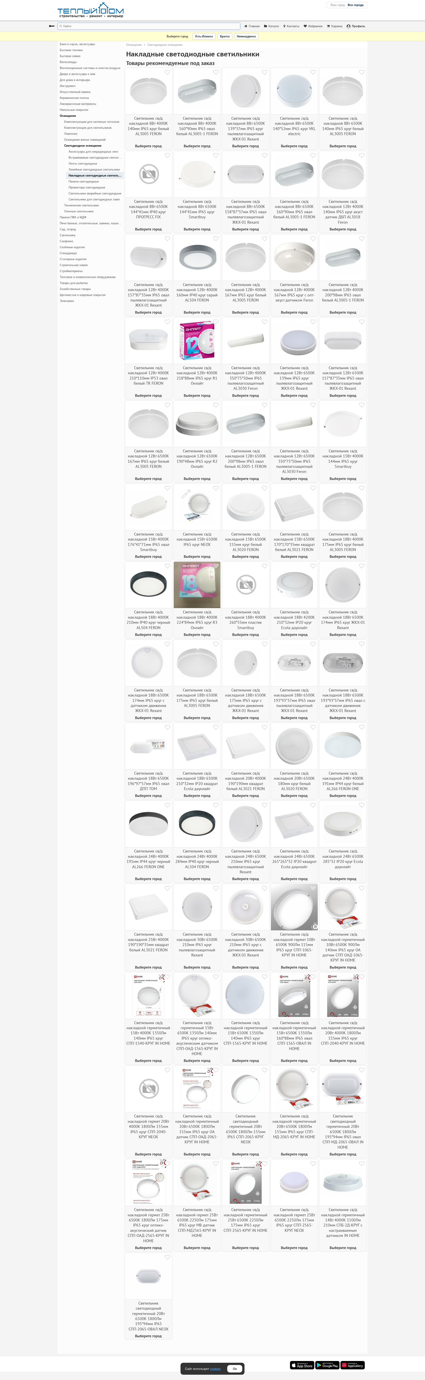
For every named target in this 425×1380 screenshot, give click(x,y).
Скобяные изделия (72, 247)
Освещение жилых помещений (85, 139)
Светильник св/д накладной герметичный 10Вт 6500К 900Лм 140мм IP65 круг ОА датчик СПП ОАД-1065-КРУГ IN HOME (343, 947)
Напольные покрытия (74, 109)
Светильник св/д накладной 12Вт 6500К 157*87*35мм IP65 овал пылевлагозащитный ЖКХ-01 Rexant (343, 378)
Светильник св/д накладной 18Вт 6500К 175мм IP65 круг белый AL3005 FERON (197, 697)
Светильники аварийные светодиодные (95, 193)
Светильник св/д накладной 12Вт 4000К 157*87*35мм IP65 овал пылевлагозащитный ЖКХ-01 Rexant (148, 295)
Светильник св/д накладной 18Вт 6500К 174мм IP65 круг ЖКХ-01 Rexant (343, 619)
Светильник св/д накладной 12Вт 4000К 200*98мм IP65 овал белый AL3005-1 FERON (343, 292)
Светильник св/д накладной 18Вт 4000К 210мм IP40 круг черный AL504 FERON (148, 619)
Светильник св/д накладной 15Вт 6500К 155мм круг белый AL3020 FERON (245, 542)
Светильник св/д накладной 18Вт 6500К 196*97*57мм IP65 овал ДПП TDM (148, 781)
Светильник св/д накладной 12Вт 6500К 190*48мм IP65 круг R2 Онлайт (197, 458)
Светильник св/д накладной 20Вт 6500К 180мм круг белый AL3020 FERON (294, 781)
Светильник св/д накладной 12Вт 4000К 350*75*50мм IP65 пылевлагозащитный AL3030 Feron (245, 378)
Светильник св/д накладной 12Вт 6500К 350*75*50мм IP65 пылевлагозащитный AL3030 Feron (294, 461)
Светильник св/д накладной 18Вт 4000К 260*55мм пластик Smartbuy (245, 619)
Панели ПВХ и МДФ (73, 217)
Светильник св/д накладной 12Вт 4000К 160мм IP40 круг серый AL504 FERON (197, 292)
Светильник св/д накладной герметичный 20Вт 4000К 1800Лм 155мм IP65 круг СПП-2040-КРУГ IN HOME (343, 1033)
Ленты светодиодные (83, 163)
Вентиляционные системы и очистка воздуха (90, 68)
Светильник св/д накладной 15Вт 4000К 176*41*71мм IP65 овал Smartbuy (148, 542)
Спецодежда (68, 253)
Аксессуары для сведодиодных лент (93, 151)
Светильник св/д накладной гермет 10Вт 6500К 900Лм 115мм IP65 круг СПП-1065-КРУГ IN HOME (294, 945)
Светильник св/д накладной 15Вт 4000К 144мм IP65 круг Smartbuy (343, 458)
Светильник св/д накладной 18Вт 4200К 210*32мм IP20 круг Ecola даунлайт (294, 619)
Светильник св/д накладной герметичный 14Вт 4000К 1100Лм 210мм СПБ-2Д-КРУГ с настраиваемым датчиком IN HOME (343, 1222)
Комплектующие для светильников (88, 127)
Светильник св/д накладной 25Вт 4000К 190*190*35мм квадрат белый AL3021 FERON (148, 942)
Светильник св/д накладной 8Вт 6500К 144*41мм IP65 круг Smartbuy (197, 209)
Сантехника (67, 235)
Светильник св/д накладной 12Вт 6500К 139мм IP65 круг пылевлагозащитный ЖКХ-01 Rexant (294, 378)
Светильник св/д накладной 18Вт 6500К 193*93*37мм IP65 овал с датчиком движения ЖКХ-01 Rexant (343, 700)
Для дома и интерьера (75, 80)
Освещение (68, 115)
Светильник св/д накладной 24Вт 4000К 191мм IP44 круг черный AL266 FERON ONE (148, 858)
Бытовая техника (71, 50)
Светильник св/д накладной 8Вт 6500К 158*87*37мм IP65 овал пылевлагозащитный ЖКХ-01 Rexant (246, 212)
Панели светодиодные (84, 181)
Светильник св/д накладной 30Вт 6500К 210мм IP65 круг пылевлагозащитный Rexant (197, 945)
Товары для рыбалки (74, 283)
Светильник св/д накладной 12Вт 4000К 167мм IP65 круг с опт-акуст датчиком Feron (294, 292)
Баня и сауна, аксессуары (77, 44)
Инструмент (68, 86)
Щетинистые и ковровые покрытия (83, 295)
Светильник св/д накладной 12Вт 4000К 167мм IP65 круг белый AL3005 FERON (245, 292)
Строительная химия (74, 265)
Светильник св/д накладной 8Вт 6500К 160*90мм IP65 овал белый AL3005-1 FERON (294, 209)
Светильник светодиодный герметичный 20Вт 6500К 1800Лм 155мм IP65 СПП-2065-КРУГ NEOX (245, 1128)
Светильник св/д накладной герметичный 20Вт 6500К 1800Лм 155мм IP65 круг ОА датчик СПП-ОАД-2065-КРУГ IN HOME (197, 1128)
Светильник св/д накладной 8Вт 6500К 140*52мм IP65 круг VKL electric (294, 126)
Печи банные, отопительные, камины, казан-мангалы (92, 223)
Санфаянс (66, 241)
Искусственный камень (75, 92)
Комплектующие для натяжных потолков (91, 121)
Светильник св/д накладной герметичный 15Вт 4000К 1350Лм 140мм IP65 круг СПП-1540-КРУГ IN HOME (148, 1033)
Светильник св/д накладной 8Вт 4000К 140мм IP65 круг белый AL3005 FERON (148, 126)
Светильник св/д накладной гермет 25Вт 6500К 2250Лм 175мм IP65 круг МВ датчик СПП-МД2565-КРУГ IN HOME (197, 1222)
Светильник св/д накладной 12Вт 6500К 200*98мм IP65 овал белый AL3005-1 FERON (246, 458)
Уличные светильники (78, 211)
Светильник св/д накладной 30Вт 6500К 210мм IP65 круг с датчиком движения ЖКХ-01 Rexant (245, 945)
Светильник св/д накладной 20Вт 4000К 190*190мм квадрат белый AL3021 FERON (245, 781)
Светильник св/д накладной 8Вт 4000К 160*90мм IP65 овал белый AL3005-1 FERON (197, 126)
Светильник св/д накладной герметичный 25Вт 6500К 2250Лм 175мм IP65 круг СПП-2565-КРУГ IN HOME (246, 1220)
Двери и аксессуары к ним (77, 74)
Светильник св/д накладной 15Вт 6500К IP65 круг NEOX (197, 539)
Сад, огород (68, 229)
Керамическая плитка (74, 98)
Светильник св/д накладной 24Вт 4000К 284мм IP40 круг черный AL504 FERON (197, 858)
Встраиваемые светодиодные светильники (96, 157)
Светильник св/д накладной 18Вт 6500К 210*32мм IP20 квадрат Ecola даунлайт (197, 781)
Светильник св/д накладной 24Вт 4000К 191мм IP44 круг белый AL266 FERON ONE (343, 781)
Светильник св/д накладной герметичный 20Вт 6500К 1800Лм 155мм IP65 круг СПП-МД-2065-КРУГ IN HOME (294, 1126)
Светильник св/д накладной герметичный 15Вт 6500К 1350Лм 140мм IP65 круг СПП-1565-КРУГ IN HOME (246, 1033)
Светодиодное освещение (82, 145)
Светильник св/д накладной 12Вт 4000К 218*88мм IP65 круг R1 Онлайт (197, 375)
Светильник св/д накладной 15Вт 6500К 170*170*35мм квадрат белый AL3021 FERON (294, 542)
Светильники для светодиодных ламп (94, 199)
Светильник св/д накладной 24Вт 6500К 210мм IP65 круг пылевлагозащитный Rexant (245, 861)
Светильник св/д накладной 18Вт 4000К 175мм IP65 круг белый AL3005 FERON (343, 542)
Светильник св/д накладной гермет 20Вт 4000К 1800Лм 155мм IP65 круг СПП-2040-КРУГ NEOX (148, 1126)
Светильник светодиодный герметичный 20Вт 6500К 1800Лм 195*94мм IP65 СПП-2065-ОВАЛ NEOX (148, 1316)
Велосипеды (68, 62)
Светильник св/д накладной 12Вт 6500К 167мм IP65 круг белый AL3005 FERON (148, 458)
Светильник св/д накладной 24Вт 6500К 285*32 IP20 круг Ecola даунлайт (343, 858)
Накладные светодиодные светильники (96, 175)
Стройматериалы (71, 271)
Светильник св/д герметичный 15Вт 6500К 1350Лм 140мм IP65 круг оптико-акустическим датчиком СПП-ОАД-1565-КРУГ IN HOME (197, 1038)
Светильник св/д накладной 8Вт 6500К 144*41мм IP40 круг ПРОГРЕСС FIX (148, 209)
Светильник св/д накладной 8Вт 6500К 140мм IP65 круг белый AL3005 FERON (343, 126)
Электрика (67, 301)
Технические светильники (81, 205)
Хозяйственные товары (75, 289)
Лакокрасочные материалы (78, 104)
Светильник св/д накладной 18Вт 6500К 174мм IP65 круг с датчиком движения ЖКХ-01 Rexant (148, 700)
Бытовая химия (70, 56)
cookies (215, 1368)
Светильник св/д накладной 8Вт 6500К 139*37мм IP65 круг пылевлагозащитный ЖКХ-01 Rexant (245, 129)
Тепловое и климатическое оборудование (88, 277)
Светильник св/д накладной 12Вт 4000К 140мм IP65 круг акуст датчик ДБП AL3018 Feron (343, 212)
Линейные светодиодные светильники (94, 169)
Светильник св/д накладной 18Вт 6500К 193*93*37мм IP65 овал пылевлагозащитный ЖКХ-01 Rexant (294, 700)
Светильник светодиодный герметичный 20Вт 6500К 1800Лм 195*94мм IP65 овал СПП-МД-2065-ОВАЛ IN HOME (343, 1131)
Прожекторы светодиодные (87, 187)
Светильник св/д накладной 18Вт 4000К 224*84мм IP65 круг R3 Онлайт (197, 619)
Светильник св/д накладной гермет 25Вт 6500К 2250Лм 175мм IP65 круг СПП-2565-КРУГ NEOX (294, 1220)
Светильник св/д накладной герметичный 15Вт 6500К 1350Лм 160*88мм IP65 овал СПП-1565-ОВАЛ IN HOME (294, 1035)
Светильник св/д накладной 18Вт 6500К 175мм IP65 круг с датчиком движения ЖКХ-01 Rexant (245, 700)
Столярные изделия (73, 259)
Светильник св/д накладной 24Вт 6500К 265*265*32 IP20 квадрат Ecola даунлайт (294, 858)
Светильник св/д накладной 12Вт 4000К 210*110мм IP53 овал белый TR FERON (148, 375)
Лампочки (70, 133)
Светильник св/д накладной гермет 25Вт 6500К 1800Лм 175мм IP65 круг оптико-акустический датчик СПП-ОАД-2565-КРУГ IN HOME (148, 1225)
